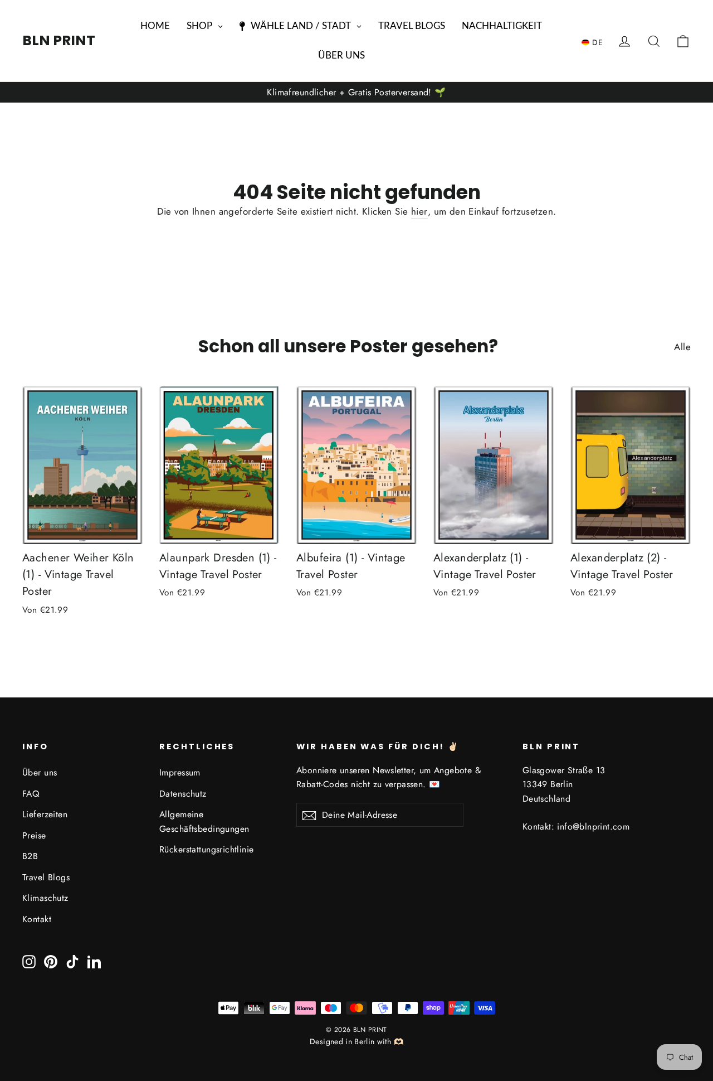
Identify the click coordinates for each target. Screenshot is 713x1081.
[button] (595, 42)
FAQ (30, 793)
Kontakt (36, 919)
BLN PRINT (58, 40)
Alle (682, 346)
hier (419, 211)
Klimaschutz (45, 897)
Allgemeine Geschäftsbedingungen (204, 821)
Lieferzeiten (44, 814)
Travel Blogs (46, 877)
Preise (34, 835)
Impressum (180, 772)
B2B (30, 856)
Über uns (39, 772)
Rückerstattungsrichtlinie (206, 849)
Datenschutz (183, 793)
